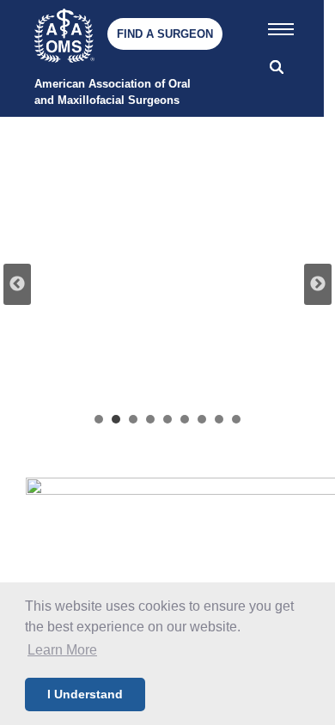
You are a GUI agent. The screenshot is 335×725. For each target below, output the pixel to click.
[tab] (98, 419)
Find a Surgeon (165, 33)
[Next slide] (318, 284)
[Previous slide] (17, 284)
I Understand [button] (85, 694)
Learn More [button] (62, 650)
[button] (281, 26)
